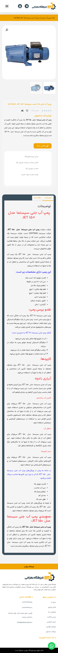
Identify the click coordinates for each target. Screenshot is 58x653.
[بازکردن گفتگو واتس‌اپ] (51, 646)
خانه (53, 18)
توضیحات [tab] (48, 197)
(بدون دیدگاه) (35, 111)
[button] (7, 6)
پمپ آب (48, 18)
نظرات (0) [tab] (37, 197)
